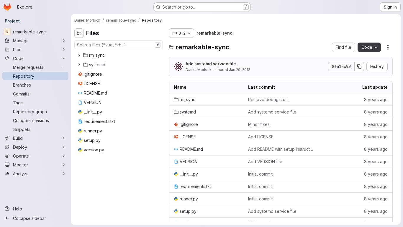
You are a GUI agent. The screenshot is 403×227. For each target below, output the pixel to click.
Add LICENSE (260, 136)
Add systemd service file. (211, 63)
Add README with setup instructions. (280, 149)
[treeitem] (119, 55)
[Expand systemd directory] (79, 64)
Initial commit (260, 173)
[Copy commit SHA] (359, 66)
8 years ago (376, 99)
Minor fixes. (259, 124)
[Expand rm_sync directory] (79, 55)
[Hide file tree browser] (79, 33)
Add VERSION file (265, 161)
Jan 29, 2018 (239, 69)
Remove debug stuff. (268, 99)
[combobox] (118, 44)
